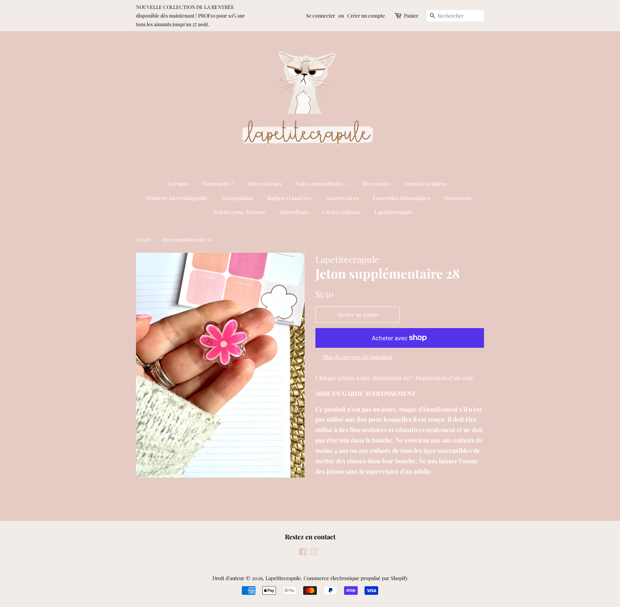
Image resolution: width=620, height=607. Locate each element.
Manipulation (237, 197)
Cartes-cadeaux (342, 211)
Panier (411, 15)
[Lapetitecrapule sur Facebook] (303, 552)
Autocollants (294, 211)
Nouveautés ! (218, 183)
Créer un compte (366, 15)
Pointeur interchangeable (177, 197)
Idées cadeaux (265, 183)
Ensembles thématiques (401, 197)
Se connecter (320, 15)
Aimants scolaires (425, 183)
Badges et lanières (289, 197)
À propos (177, 183)
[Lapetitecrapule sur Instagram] (314, 552)
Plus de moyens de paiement (358, 356)
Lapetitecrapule (394, 211)
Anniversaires (342, 197)
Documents (458, 197)
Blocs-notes (376, 183)
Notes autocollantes (320, 183)
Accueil (143, 239)
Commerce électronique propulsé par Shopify (356, 578)
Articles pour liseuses (239, 211)
